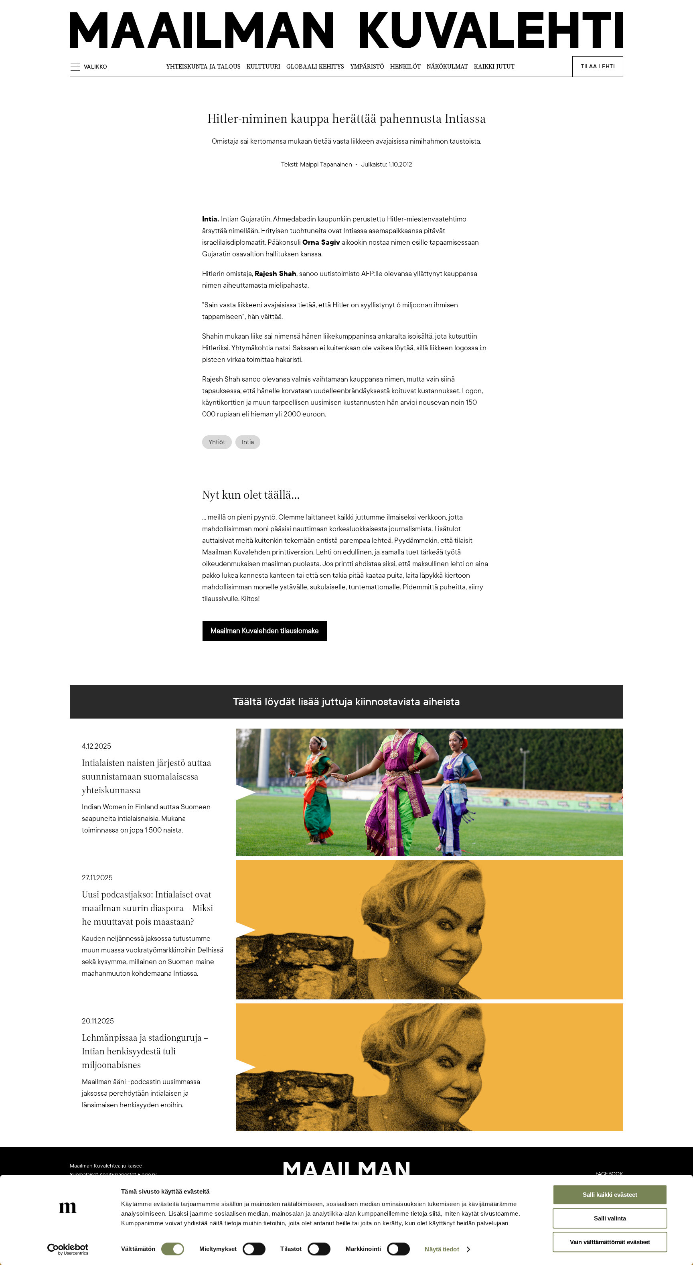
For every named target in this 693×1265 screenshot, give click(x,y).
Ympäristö (367, 66)
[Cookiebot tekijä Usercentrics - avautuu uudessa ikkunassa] (68, 1249)
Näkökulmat (447, 66)
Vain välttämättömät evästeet (610, 1242)
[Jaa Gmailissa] (334, 199)
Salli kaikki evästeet (610, 1194)
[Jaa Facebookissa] (359, 199)
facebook (609, 1174)
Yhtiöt (217, 442)
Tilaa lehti (598, 66)
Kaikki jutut (494, 66)
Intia (248, 442)
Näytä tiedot (442, 1249)
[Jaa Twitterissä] (308, 199)
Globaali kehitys (315, 66)
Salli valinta (610, 1218)
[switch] (254, 1249)
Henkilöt (405, 66)
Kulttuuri (263, 66)
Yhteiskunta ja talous (203, 66)
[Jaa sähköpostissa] (385, 199)
